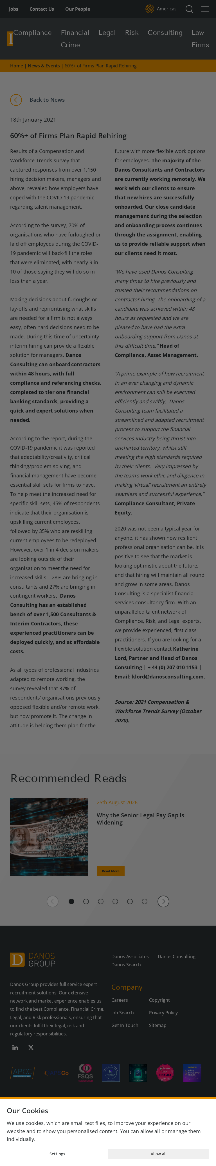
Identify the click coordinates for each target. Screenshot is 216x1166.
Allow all (158, 1153)
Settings (57, 1153)
